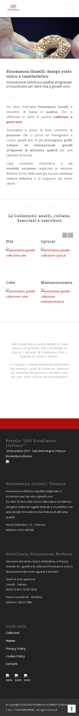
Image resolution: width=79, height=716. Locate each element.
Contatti (11, 664)
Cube (10, 282)
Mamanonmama (56, 282)
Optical (48, 241)
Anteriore (9, 37)
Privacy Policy (16, 648)
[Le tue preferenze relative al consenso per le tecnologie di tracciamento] (72, 709)
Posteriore (69, 37)
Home (10, 640)
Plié (9, 241)
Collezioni (12, 632)
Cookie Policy (15, 656)
